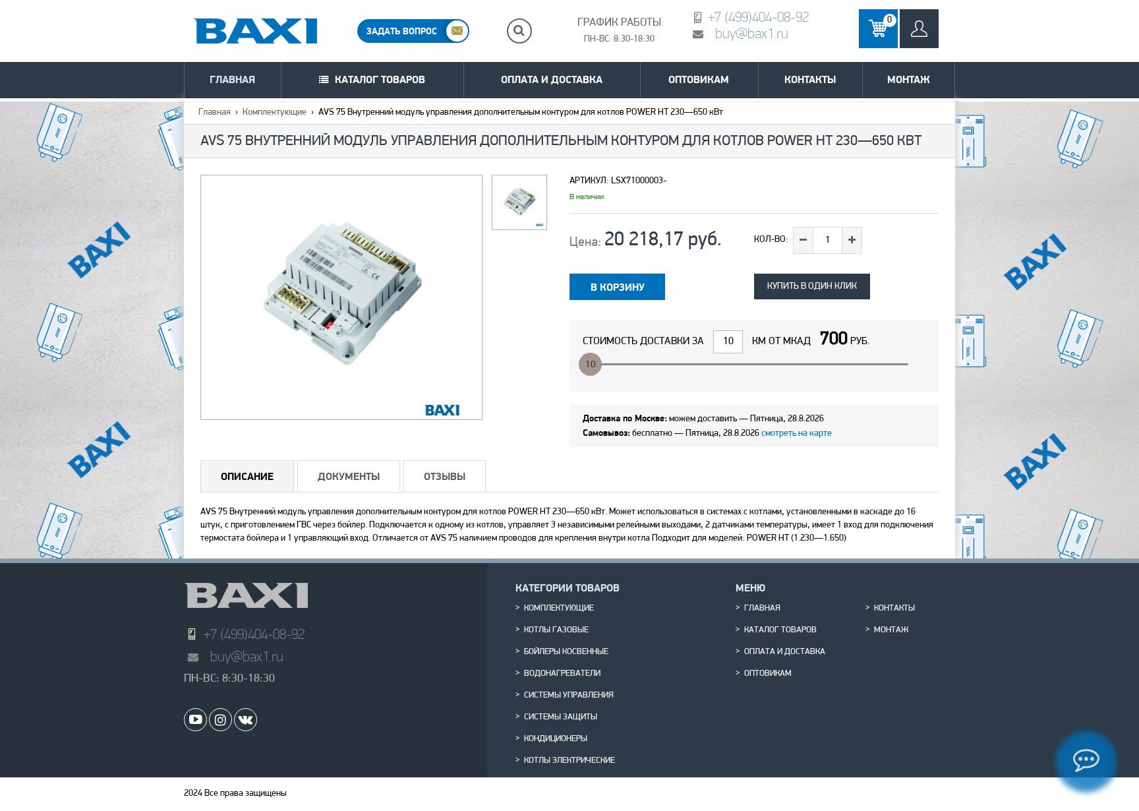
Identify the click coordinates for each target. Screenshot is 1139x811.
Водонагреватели (562, 674)
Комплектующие (275, 112)
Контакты (810, 79)
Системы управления (569, 696)
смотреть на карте (796, 433)
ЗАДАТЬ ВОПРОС (401, 31)
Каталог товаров (380, 79)
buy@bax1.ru (751, 33)
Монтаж (908, 79)
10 (590, 365)
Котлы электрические (569, 761)
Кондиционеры (555, 739)
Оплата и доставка (551, 79)
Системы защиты (560, 717)
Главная (232, 79)
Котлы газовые (556, 630)
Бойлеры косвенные (566, 652)
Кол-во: (771, 240)
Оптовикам (698, 79)
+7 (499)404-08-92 (758, 17)
